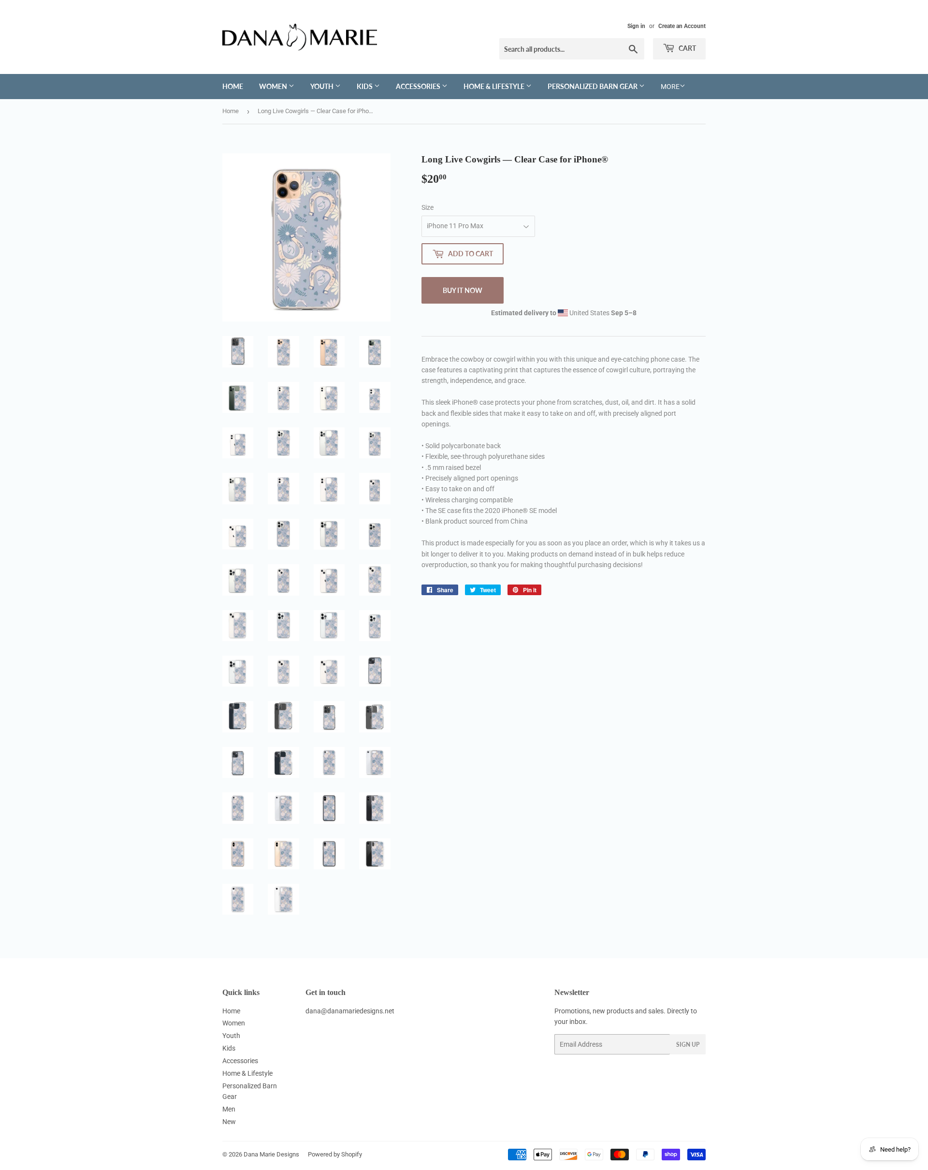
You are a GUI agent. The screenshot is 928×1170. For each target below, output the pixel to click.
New (229, 1122)
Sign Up (687, 1044)
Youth (322, 86)
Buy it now (462, 290)
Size (427, 207)
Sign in (636, 26)
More (670, 86)
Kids (365, 86)
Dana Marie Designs (271, 1154)
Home (232, 86)
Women (274, 86)
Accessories (419, 86)
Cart (686, 48)
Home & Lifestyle (495, 86)
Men (228, 1109)
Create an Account (682, 26)
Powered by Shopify (335, 1154)
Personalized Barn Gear (593, 86)
